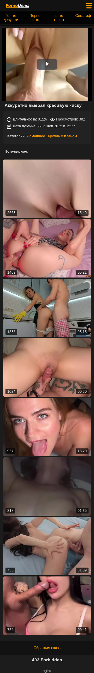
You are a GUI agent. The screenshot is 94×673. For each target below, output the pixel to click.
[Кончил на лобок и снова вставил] (47, 367)
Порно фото (34, 18)
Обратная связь (47, 648)
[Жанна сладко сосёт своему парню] (47, 605)
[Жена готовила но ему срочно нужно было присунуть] (47, 308)
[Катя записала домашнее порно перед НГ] (47, 427)
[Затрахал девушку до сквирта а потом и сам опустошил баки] (47, 546)
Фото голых (59, 18)
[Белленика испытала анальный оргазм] (47, 248)
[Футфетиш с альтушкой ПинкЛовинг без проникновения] (47, 189)
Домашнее (36, 136)
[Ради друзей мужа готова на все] (47, 486)
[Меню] (89, 5)
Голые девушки (11, 18)
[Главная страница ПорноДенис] (17, 5)
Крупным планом (62, 136)
